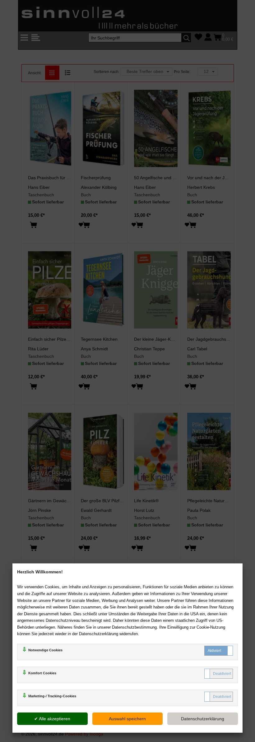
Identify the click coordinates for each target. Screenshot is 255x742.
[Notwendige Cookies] (218, 651)
